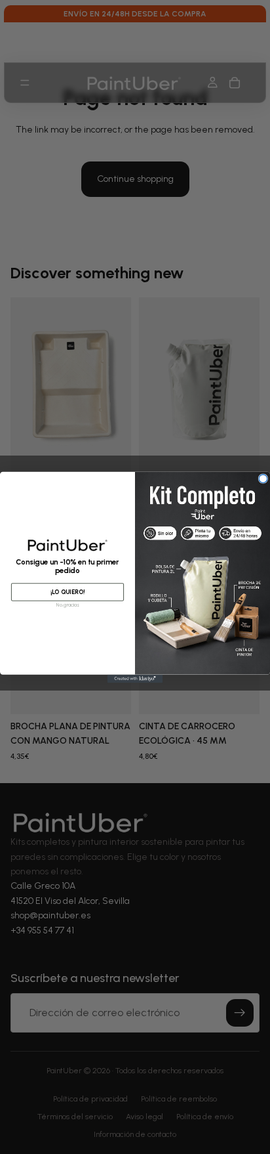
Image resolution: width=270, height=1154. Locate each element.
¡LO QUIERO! (67, 592)
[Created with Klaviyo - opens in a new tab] (135, 678)
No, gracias (67, 605)
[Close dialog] (263, 478)
